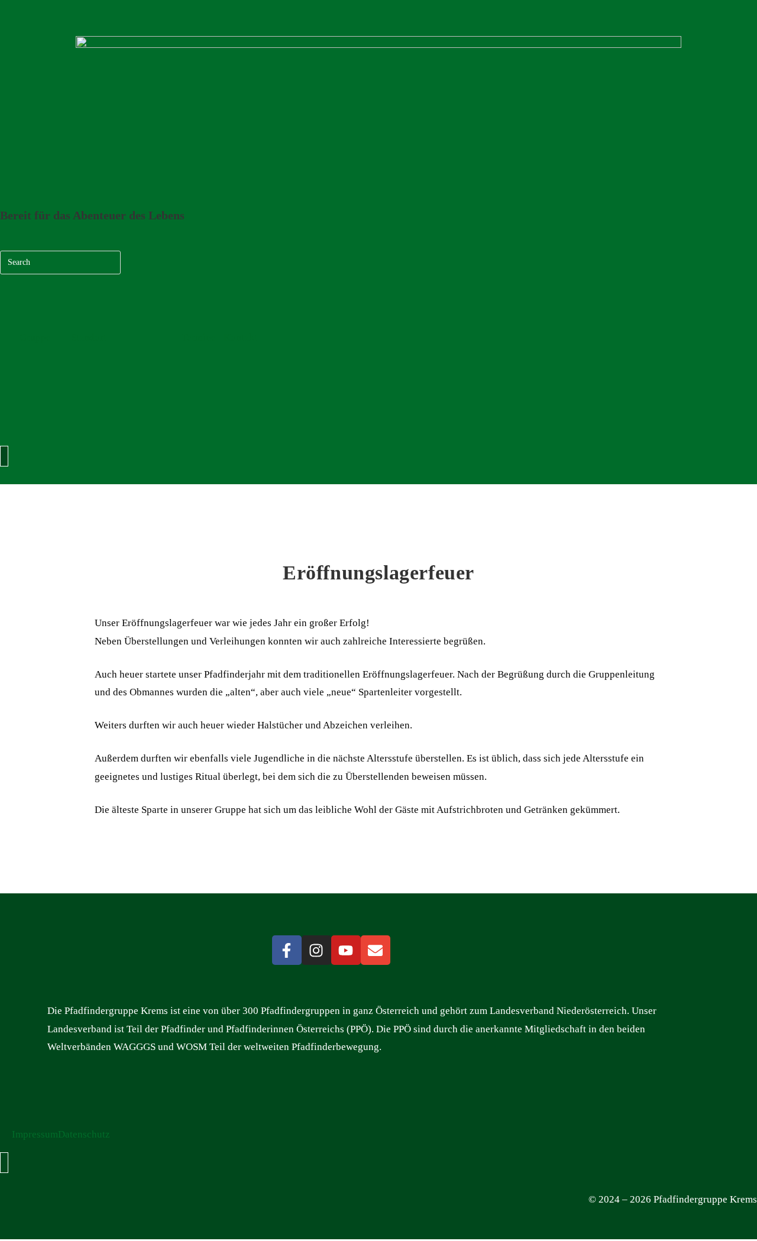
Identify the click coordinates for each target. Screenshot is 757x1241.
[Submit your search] (109, 261)
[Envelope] (375, 950)
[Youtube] (346, 950)
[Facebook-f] (287, 950)
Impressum (35, 1134)
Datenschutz (84, 1134)
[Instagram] (316, 950)
